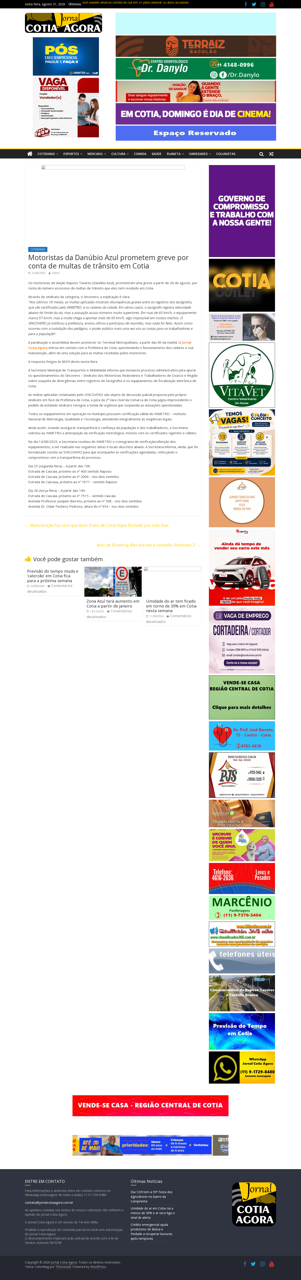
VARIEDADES (198, 154)
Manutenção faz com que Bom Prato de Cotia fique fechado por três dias (97, 525)
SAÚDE (157, 154)
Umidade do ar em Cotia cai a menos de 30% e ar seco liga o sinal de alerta (153, 1213)
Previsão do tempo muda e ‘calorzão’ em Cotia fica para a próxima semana (52, 575)
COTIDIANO (46, 154)
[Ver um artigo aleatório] (271, 153)
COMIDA (140, 154)
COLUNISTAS (225, 154)
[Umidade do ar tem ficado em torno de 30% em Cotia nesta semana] (172, 569)
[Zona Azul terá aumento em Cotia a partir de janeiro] (113, 569)
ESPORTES (71, 154)
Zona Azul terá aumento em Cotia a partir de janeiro (113, 603)
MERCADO (95, 154)
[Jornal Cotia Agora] (30, 153)
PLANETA (173, 154)
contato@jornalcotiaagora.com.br (49, 1202)
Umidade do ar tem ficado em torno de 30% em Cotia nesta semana (171, 605)
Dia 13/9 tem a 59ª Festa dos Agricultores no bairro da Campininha (152, 1196)
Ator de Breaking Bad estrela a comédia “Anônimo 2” (149, 545)
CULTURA (118, 154)
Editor (56, 273)
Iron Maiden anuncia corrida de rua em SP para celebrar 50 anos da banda (135, 4)
